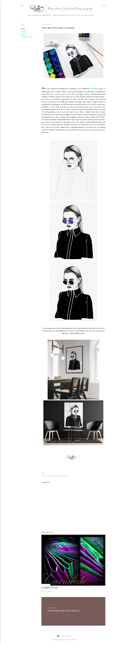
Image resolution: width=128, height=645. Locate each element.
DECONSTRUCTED (45, 15)
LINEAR (55, 15)
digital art (24, 32)
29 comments (49, 591)
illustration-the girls (27, 37)
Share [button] (23, 24)
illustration (24, 34)
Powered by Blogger (65, 636)
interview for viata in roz (63, 610)
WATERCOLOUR (64, 15)
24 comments (56, 614)
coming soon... (50, 587)
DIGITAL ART (75, 15)
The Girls (94, 89)
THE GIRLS (84, 15)
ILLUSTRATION (33, 15)
